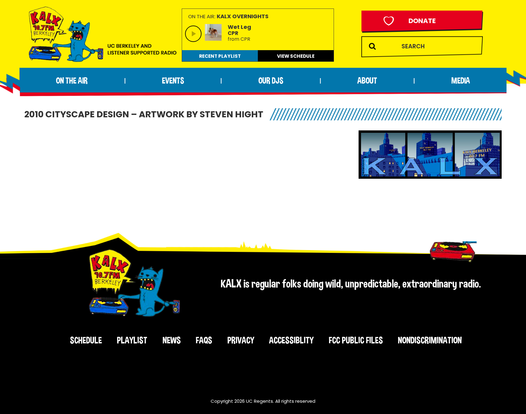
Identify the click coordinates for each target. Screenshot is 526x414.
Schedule (86, 340)
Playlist (132, 340)
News (172, 340)
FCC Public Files (356, 340)
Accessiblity (291, 340)
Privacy (240, 340)
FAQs (204, 340)
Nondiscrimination (430, 340)
